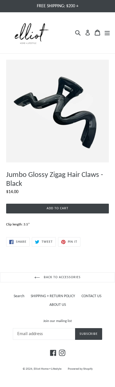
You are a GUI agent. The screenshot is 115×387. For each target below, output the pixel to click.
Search (19, 296)
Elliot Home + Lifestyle (47, 369)
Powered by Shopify (80, 369)
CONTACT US (91, 296)
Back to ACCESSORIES (61, 277)
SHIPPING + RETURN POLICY (53, 296)
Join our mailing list (57, 321)
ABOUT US (57, 305)
